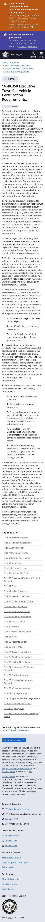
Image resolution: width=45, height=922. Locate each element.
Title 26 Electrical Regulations (18, 662)
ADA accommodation (11, 857)
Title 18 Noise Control (14, 621)
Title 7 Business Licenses (15, 568)
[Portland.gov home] (12, 54)
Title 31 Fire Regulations (15, 693)
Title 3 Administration (14, 547)
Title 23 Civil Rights (13, 647)
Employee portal (9, 884)
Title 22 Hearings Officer (15, 641)
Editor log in (7, 889)
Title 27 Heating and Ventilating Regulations (19, 668)
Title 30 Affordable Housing (17, 688)
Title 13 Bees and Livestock (16, 596)
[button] (33, 55)
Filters (12, 79)
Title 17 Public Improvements (17, 616)
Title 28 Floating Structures (17, 675)
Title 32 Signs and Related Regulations (22, 698)
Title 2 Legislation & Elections (18, 542)
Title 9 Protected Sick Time (16, 573)
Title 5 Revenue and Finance (17, 558)
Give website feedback (18, 730)
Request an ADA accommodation (17, 768)
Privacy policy (8, 867)
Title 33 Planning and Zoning (17, 703)
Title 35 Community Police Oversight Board (21, 715)
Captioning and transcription (15, 862)
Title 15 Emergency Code (15, 606)
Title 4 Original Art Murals (16, 552)
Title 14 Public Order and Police (18, 601)
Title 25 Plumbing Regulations (18, 657)
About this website (11, 879)
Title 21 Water (10, 636)
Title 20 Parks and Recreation (18, 631)
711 (30, 771)
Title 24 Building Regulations (17, 652)
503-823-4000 (8, 771)
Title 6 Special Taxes (13, 563)
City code (14, 62)
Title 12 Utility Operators (15, 591)
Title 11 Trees (10, 586)
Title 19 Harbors (11, 626)
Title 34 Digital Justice (14, 708)
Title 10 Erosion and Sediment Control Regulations (22, 579)
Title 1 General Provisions (16, 537)
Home (5, 62)
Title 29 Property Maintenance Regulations (18, 681)
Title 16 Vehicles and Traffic (17, 65)
